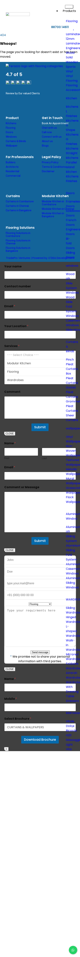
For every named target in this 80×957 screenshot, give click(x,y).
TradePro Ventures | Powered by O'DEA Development (40, 258)
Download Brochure (40, 739)
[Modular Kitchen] (40, 363)
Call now (47, 132)
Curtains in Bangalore (18, 210)
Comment (12, 392)
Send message (40, 652)
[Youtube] (43, 105)
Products (69, 11)
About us (47, 141)
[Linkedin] (21, 105)
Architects (12, 166)
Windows (11, 136)
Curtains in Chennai (17, 205)
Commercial (13, 175)
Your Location (16, 326)
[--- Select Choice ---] (40, 355)
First (6, 458)
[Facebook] (10, 105)
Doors (9, 132)
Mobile (10, 699)
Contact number (17, 286)
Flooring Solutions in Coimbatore (18, 234)
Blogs (45, 145)
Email (9, 306)
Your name (13, 266)
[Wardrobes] (40, 380)
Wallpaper (11, 145)
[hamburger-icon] (69, 7)
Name (10, 679)
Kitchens (11, 123)
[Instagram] (32, 105)
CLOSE (10, 433)
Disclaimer (48, 171)
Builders (10, 162)
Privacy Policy (50, 162)
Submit (40, 427)
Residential (12, 171)
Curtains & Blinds (16, 141)
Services (12, 346)
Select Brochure (17, 718)
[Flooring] (40, 371)
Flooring (10, 127)
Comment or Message (21, 487)
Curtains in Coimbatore (20, 201)
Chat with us (49, 127)
